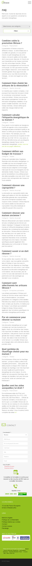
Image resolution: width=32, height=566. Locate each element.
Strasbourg (15, 550)
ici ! (16, 412)
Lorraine (25, 552)
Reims (20, 552)
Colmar (5, 550)
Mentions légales (7, 518)
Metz (4, 553)
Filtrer (16, 31)
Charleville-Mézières (14, 552)
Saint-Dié (12, 553)
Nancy (8, 553)
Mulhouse (9, 550)
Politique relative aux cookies (11, 522)
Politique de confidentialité (10, 520)
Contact (4, 524)
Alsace (27, 549)
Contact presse (7, 526)
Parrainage (5, 528)
